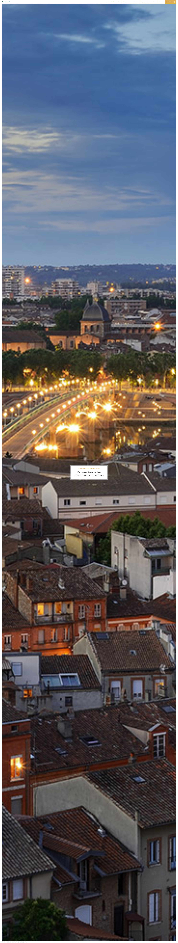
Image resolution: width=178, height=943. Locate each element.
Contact (161, 1)
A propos (144, 1)
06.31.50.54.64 (170, 1)
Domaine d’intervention (114, 1)
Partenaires (152, 1)
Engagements (126, 1)
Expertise (136, 1)
